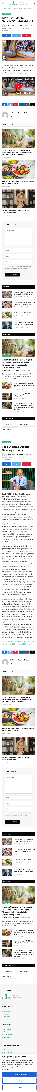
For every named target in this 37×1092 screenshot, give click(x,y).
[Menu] (3, 3)
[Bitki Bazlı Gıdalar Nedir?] (7, 314)
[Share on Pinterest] (26, 35)
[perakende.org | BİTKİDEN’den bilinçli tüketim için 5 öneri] (18, 199)
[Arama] (34, 3)
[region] (18, 1073)
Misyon (6, 1032)
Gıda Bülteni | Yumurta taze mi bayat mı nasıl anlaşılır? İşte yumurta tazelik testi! (24, 324)
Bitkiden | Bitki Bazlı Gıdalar (15, 25)
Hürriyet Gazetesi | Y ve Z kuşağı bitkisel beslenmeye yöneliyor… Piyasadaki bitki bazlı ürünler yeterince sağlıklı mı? (17, 152)
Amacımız (7, 1037)
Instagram (7, 1011)
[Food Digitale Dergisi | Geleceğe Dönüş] (18, 479)
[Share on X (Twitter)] (16, 35)
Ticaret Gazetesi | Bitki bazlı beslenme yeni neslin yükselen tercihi (24, 385)
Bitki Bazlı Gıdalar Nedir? (22, 312)
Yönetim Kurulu (9, 1034)
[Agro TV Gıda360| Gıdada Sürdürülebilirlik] (18, 50)
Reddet (19, 1087)
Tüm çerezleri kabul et (19, 1074)
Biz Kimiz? (7, 1029)
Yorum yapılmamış (24, 28)
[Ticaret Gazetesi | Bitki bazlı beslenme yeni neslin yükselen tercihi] (18, 169)
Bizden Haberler (9, 1050)
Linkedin (7, 1016)
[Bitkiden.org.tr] (18, 3)
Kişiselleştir (19, 1081)
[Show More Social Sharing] (33, 35)
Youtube (7, 1014)
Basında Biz (6, 13)
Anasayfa (4, 8)
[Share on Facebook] (6, 35)
